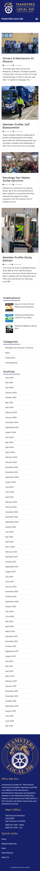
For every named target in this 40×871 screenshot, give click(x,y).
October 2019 (10, 646)
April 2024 (9, 447)
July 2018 (9, 716)
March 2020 (10, 631)
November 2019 (11, 641)
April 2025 (9, 407)
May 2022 (9, 537)
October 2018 (10, 701)
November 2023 (11, 472)
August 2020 (10, 607)
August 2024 (10, 432)
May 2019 (9, 666)
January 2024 (11, 462)
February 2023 (11, 502)
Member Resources (9, 844)
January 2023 (11, 507)
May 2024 (9, 442)
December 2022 (11, 512)
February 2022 (11, 552)
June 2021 (9, 582)
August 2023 (10, 482)
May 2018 (9, 726)
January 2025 (11, 417)
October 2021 (10, 562)
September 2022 (12, 522)
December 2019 (11, 636)
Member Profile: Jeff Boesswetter (16, 126)
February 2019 (11, 681)
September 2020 (12, 602)
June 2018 (9, 721)
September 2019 (11, 651)
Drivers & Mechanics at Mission (18, 60)
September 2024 (12, 427)
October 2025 (10, 398)
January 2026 (11, 393)
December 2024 (11, 422)
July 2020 (9, 612)
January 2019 (10, 686)
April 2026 (9, 388)
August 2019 (10, 656)
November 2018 (11, 696)
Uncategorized (11, 363)
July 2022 (9, 532)
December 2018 (11, 691)
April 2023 (9, 497)
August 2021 (10, 572)
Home (4, 839)
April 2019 (9, 671)
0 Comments (18, 65)
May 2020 (9, 621)
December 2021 (11, 557)
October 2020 (10, 597)
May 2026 (9, 383)
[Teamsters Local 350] (20, 8)
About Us (5, 857)
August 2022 (10, 527)
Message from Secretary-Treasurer (19, 348)
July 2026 (9, 378)
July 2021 (9, 577)
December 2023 (11, 467)
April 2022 (9, 542)
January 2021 (10, 587)
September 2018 (11, 706)
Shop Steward (7, 853)
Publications (10, 358)
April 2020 (9, 626)
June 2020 (9, 616)
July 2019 (9, 661)
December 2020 (11, 592)
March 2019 (10, 676)
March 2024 (10, 452)
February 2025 (11, 412)
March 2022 (10, 547)
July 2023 (9, 487)
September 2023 (12, 477)
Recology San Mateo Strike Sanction (16, 179)
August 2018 (10, 711)
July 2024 (9, 437)
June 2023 (9, 492)
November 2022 (11, 517)
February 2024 (11, 457)
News (7, 353)
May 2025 (9, 403)
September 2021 (11, 567)
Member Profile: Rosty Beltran (17, 259)
